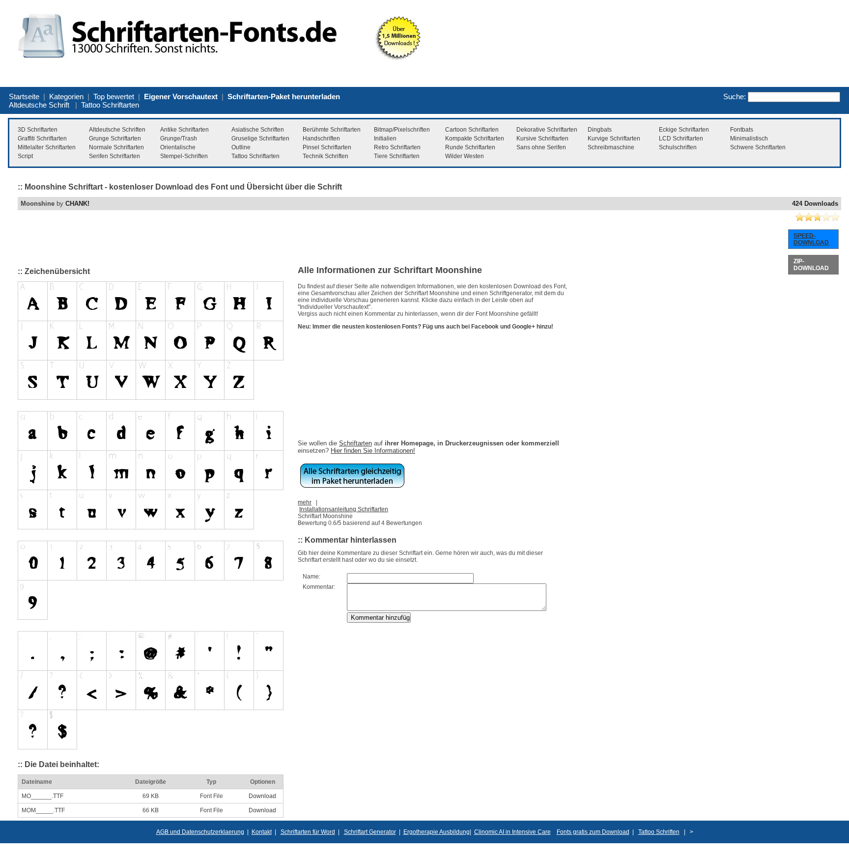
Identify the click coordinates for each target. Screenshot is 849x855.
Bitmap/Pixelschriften (402, 129)
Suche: (734, 96)
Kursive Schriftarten (542, 138)
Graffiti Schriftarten (42, 138)
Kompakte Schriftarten (474, 138)
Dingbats (600, 129)
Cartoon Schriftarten (472, 129)
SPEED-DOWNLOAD (811, 239)
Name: (311, 576)
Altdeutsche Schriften (117, 129)
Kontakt (262, 831)
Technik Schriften (325, 156)
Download (262, 796)
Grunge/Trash (178, 138)
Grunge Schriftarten (115, 138)
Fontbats (741, 129)
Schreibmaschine (611, 147)
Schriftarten (355, 443)
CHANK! (77, 203)
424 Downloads (815, 203)
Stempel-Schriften (184, 156)
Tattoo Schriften (658, 831)
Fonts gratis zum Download (593, 831)
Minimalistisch (749, 138)
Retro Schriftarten (397, 147)
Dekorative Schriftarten (546, 129)
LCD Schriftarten (681, 138)
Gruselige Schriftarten (260, 138)
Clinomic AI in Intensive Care (512, 831)
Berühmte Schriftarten (332, 129)
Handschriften (321, 138)
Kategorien (66, 96)
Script (25, 156)
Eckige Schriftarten (684, 129)
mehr (304, 502)
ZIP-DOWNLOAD (811, 265)
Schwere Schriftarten (758, 147)
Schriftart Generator (370, 831)
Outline (241, 147)
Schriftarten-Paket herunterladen (283, 96)
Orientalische (178, 147)
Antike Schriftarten (184, 129)
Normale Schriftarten (116, 147)
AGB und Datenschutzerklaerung (200, 831)
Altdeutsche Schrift (39, 105)
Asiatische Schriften (257, 129)
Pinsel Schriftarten (327, 147)
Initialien (385, 138)
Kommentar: (319, 586)
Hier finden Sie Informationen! (373, 450)
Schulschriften (678, 147)
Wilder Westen (464, 156)
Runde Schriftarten (470, 147)
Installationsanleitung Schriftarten (343, 509)
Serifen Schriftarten (114, 156)
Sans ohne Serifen (541, 147)
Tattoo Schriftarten (110, 105)
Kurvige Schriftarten (614, 138)
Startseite (24, 96)
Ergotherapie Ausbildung (436, 831)
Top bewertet (113, 96)
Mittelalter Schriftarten (47, 147)
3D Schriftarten (37, 129)
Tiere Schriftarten (397, 156)
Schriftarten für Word (308, 831)
